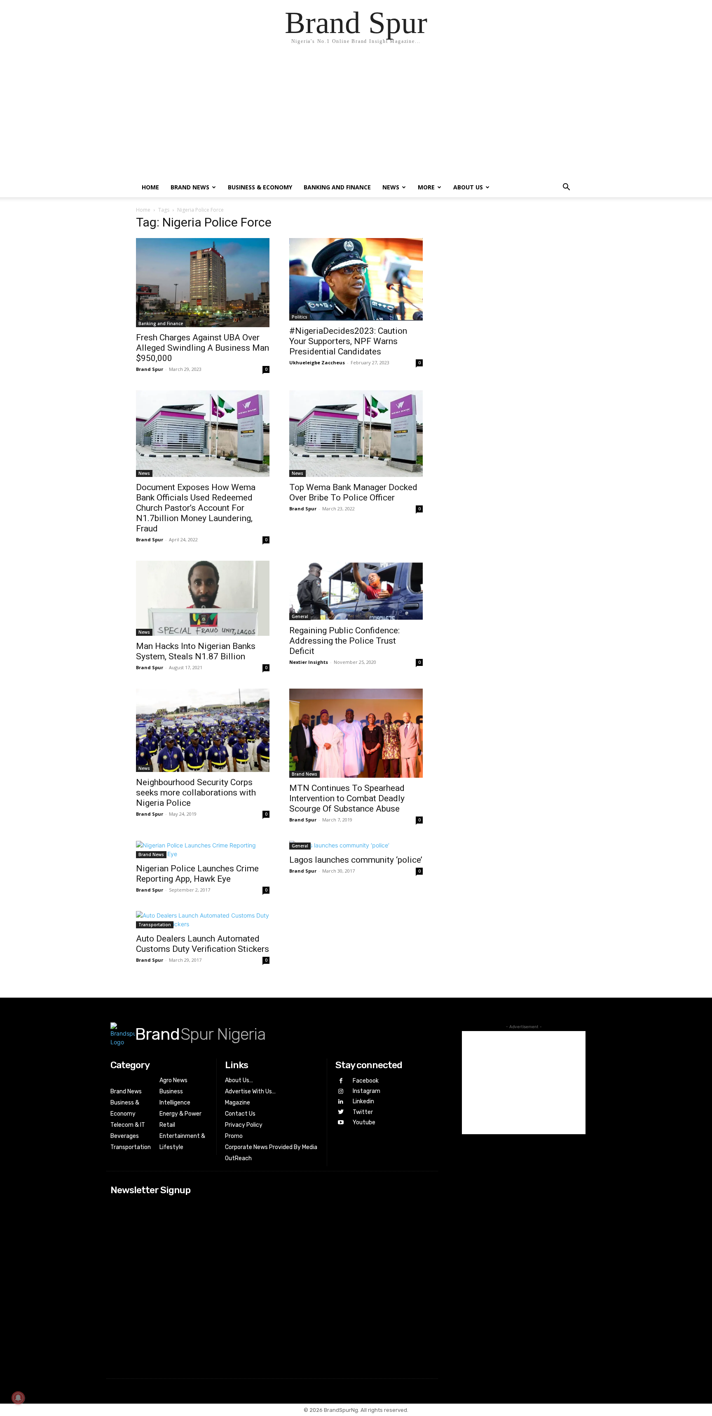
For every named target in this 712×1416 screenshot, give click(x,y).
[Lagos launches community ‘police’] (356, 845)
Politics (299, 317)
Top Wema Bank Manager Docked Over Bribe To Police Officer (353, 492)
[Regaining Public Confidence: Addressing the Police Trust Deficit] (356, 590)
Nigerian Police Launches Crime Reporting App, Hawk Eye (197, 874)
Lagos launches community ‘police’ (355, 860)
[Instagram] (340, 1091)
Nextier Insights (308, 662)
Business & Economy (260, 187)
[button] (566, 188)
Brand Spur (149, 369)
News (390, 187)
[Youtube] (340, 1122)
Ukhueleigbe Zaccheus (317, 362)
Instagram (366, 1091)
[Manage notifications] (18, 1397)
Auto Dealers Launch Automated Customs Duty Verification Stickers (202, 944)
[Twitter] (340, 1112)
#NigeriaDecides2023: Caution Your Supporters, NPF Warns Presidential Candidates (348, 341)
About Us (468, 187)
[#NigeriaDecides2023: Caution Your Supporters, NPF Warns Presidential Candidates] (356, 279)
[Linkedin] (340, 1102)
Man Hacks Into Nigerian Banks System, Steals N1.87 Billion (195, 651)
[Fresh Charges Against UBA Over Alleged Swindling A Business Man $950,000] (202, 282)
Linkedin (363, 1101)
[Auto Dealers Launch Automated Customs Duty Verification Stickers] (202, 919)
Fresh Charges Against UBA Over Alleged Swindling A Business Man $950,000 (202, 348)
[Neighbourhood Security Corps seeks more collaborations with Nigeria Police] (202, 730)
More (426, 187)
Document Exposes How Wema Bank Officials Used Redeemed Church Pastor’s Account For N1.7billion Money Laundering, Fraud (195, 507)
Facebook (366, 1080)
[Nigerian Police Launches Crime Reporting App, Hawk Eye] (202, 849)
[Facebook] (340, 1081)
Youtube (364, 1122)
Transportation (154, 924)
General (300, 616)
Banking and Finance (337, 187)
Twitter (363, 1112)
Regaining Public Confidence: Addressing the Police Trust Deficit (344, 640)
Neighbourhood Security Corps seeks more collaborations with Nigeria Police (196, 792)
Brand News (190, 187)
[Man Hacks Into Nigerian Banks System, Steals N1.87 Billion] (202, 598)
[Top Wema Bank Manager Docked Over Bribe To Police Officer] (356, 433)
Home (150, 187)
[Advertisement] (356, 115)
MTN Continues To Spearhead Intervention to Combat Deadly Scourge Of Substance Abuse (347, 798)
